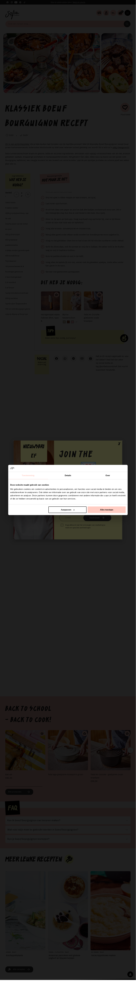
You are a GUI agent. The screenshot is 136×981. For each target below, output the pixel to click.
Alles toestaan (106, 510)
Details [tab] (68, 475)
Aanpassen (66, 510)
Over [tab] (107, 475)
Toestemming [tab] (28, 475)
